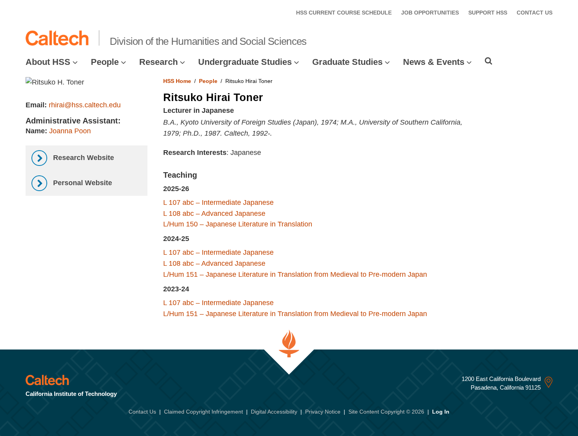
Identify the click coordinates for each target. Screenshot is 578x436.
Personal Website (81, 183)
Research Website (82, 158)
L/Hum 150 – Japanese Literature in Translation (237, 224)
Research (158, 62)
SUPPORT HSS (487, 12)
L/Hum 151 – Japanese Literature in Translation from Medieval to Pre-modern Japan (295, 274)
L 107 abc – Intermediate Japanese (218, 202)
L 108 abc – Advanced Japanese (214, 213)
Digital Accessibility (274, 411)
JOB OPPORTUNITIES (430, 12)
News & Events (433, 62)
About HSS (48, 62)
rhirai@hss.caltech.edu (85, 105)
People (105, 62)
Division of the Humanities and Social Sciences (208, 41)
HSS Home (177, 81)
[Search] (488, 61)
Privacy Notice (323, 411)
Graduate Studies (347, 62)
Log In (440, 411)
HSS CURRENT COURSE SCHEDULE (344, 12)
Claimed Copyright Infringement (203, 411)
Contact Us (142, 411)
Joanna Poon (70, 131)
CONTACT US (534, 12)
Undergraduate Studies (245, 62)
